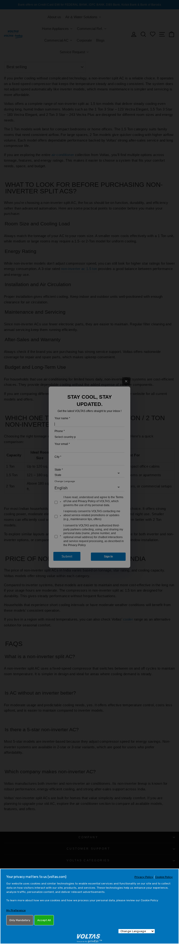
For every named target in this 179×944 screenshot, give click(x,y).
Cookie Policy (164, 877)
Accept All (44, 920)
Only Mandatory (19, 920)
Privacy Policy (143, 877)
